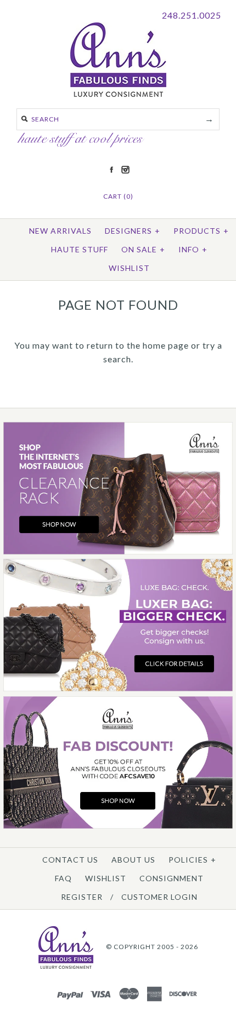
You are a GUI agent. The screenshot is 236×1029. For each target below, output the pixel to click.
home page (166, 345)
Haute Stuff (79, 249)
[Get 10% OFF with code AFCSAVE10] (118, 826)
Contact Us (70, 859)
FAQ (63, 878)
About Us (133, 859)
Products (201, 230)
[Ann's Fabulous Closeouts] (118, 552)
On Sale (143, 249)
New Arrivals (60, 230)
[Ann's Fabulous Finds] (118, 93)
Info (192, 249)
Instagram (125, 170)
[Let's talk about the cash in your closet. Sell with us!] (118, 689)
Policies (192, 859)
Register (82, 896)
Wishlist (129, 268)
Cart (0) (118, 196)
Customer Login (159, 896)
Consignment (171, 878)
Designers (132, 230)
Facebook (111, 170)
